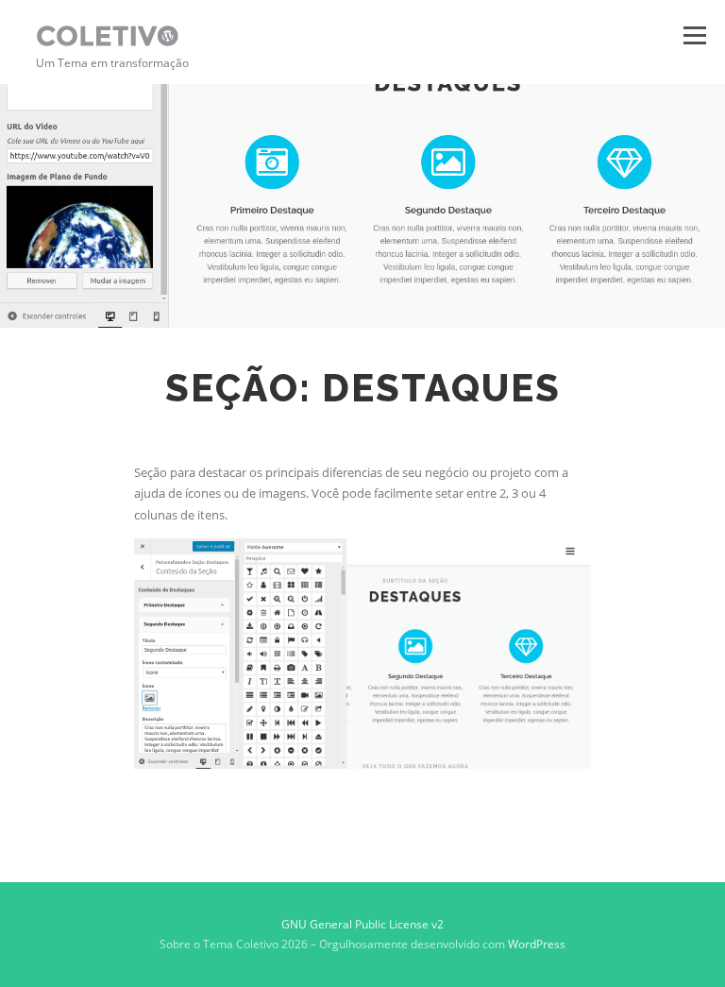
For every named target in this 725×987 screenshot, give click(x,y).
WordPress (536, 944)
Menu (694, 34)
